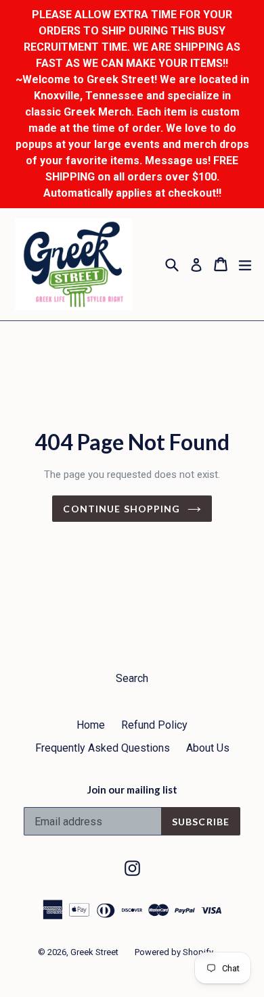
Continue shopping (121, 508)
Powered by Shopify (174, 952)
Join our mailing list (132, 789)
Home (90, 725)
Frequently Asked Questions (102, 747)
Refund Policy (154, 725)
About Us (207, 747)
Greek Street (94, 952)
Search (132, 678)
